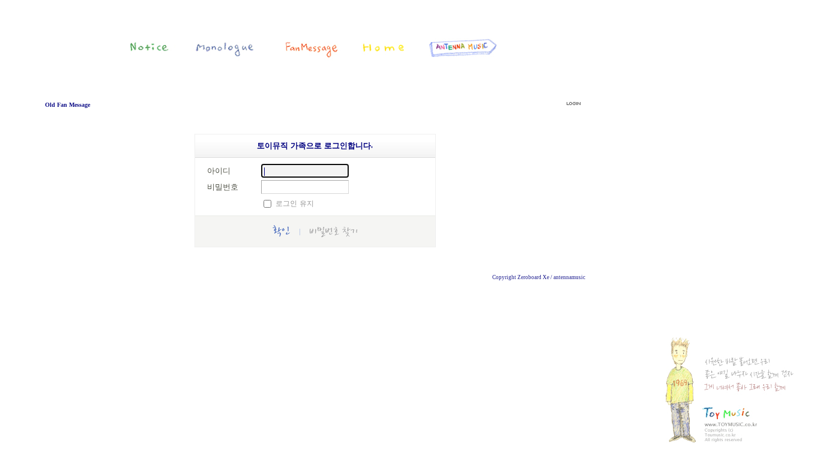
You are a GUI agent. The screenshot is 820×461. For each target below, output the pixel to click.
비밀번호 (222, 186)
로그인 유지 (295, 203)
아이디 (219, 170)
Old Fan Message (67, 104)
